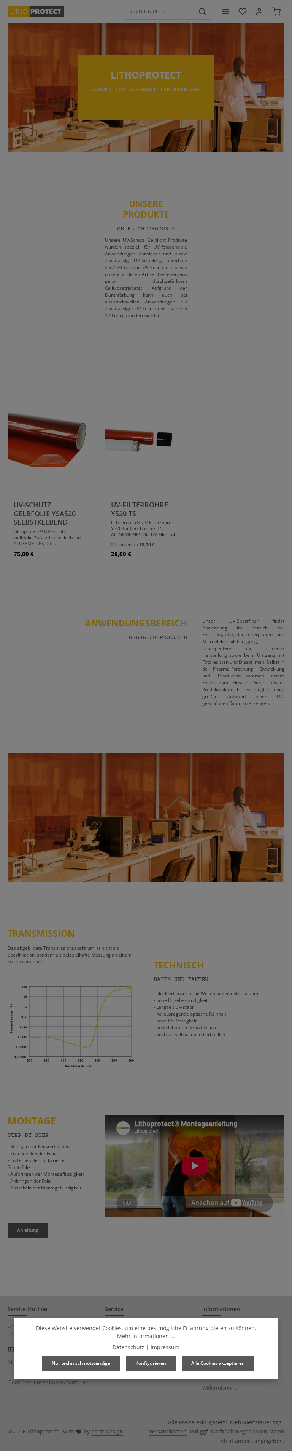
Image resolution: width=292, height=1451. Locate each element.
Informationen (221, 1309)
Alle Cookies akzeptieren (218, 1363)
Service (114, 1309)
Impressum (165, 1347)
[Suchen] (202, 11)
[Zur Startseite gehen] (36, 11)
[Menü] (225, 11)
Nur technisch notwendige (81, 1363)
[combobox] (159, 11)
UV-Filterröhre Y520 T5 (139, 509)
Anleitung (28, 1230)
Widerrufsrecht (220, 1387)
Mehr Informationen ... (146, 1336)
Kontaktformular (68, 1382)
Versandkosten (168, 1431)
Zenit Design (107, 1431)
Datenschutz (128, 1347)
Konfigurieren (150, 1363)
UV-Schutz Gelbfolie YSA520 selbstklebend (45, 513)
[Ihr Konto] (259, 11)
